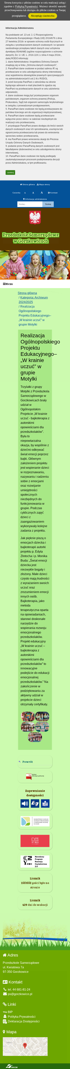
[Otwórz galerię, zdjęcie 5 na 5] (35, 737)
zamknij (10, 172)
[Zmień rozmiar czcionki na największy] (41, 193)
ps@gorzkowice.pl (19, 994)
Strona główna (28, 184)
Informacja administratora (36, 199)
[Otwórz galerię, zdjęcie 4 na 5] (42, 727)
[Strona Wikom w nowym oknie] (11, 1066)
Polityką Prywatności (26, 6)
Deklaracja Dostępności (23, 1021)
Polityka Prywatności (21, 1016)
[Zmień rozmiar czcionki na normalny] (25, 193)
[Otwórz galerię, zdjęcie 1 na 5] (28, 716)
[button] (65, 265)
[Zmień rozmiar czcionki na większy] (33, 193)
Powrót (27, 762)
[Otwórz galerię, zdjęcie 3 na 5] (28, 727)
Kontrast (53, 193)
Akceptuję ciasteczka (42, 15)
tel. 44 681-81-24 (18, 989)
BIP (10, 1012)
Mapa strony (44, 184)
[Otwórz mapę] (25, 1046)
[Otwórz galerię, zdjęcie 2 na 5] (42, 716)
